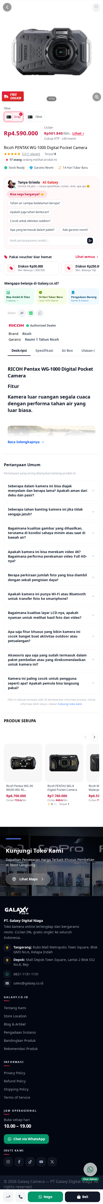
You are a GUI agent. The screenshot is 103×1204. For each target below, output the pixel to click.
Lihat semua (85, 257)
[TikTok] (30, 1161)
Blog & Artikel (15, 1024)
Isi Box (67, 350)
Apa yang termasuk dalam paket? (32, 230)
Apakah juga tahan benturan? (29, 212)
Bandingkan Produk (19, 1040)
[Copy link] (22, 313)
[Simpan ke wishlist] (96, 7)
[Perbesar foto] (96, 97)
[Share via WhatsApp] (31, 313)
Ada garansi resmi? (75, 230)
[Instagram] (8, 1161)
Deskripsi (19, 350)
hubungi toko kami (70, 704)
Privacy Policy (14, 1073)
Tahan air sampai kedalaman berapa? (35, 203)
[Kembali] (7, 7)
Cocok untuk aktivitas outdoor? (30, 221)
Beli (85, 1196)
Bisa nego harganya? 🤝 (27, 194)
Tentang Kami (15, 1008)
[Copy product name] (40, 313)
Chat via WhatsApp (29, 1139)
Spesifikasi (44, 350)
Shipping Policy (16, 1089)
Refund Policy (15, 1081)
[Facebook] (19, 1161)
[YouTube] (41, 1161)
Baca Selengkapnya (24, 442)
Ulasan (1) (89, 350)
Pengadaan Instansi (20, 1032)
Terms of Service (17, 1097)
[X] (52, 1161)
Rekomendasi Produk (21, 1048)
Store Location (15, 1016)
